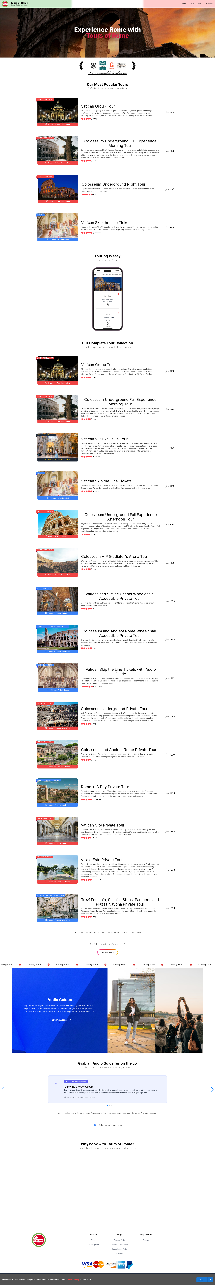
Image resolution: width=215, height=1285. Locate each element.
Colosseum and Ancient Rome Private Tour (118, 749)
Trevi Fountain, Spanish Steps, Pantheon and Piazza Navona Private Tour (120, 901)
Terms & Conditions (120, 1245)
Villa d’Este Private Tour (102, 859)
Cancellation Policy (120, 1249)
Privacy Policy (120, 1240)
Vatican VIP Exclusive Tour (104, 439)
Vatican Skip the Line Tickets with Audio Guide (121, 671)
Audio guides (93, 1245)
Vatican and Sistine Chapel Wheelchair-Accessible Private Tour (120, 596)
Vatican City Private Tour (102, 825)
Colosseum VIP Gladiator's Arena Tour (114, 556)
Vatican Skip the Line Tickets (106, 222)
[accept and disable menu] (210, 1279)
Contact (209, 4)
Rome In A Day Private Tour (105, 787)
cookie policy (73, 1280)
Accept (201, 1280)
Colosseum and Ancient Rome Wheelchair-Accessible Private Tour (120, 633)
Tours (183, 4)
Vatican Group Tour (98, 106)
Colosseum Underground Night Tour (113, 184)
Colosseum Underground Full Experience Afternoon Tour (120, 516)
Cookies (119, 1254)
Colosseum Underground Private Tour (114, 708)
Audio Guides (196, 4)
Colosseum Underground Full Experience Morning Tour (120, 143)
